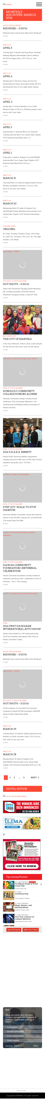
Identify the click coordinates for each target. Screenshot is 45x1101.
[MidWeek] (12, 4)
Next (34, 777)
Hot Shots (7, 281)
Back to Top (21, 1091)
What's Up (7, 45)
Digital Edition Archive (12, 25)
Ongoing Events (9, 226)
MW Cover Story (9, 336)
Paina (5, 388)
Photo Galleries (20, 281)
